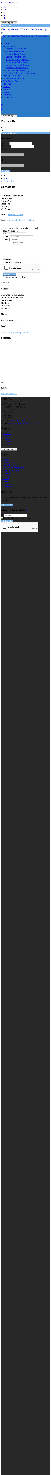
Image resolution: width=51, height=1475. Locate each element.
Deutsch (7, 433)
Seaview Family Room (16, 56)
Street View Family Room (17, 65)
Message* (7, 259)
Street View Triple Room (17, 62)
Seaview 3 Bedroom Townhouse (21, 73)
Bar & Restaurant (11, 75)
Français (7, 441)
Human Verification (12, 262)
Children (5, 160)
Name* (6, 236)
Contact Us (8, 97)
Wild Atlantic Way (11, 81)
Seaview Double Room (16, 48)
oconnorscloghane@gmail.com (20, 220)
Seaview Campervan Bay (17, 67)
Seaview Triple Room (15, 54)
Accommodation (11, 46)
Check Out (6, 146)
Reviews (7, 84)
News (6, 92)
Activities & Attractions (13, 78)
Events (6, 86)
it (4, 17)
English (6, 436)
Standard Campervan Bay (17, 70)
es (4, 12)
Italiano (7, 444)
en (4, 9)
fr (4, 15)
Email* (6, 239)
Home (6, 43)
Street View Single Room (17, 59)
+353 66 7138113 (9, 2)
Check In (5, 143)
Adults (4, 149)
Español (7, 439)
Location (7, 94)
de (4, 7)
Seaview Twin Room (15, 51)
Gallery (6, 89)
